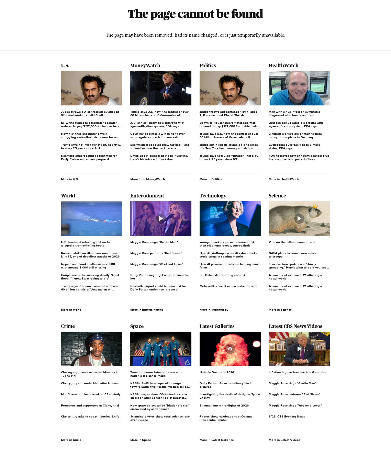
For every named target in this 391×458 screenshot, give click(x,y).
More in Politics (211, 179)
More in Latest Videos (284, 440)
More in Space (140, 440)
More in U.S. (70, 179)
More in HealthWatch (284, 179)
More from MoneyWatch (147, 179)
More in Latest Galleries (217, 440)
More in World (71, 309)
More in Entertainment (146, 309)
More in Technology (214, 309)
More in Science (280, 309)
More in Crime (71, 440)
